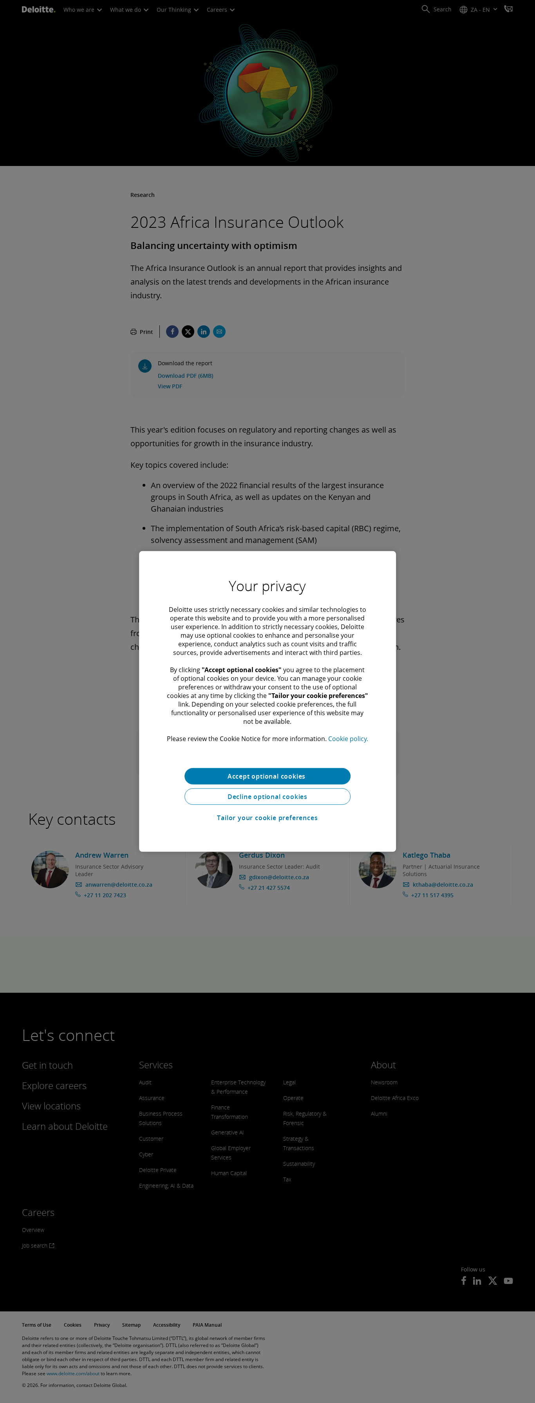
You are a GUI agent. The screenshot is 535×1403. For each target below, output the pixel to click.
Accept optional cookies (267, 776)
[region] (267, 701)
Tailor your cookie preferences (267, 817)
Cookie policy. (348, 738)
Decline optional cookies (267, 796)
